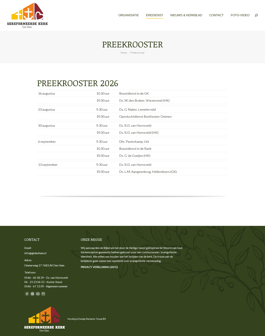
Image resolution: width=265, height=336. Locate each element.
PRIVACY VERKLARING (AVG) (99, 267)
